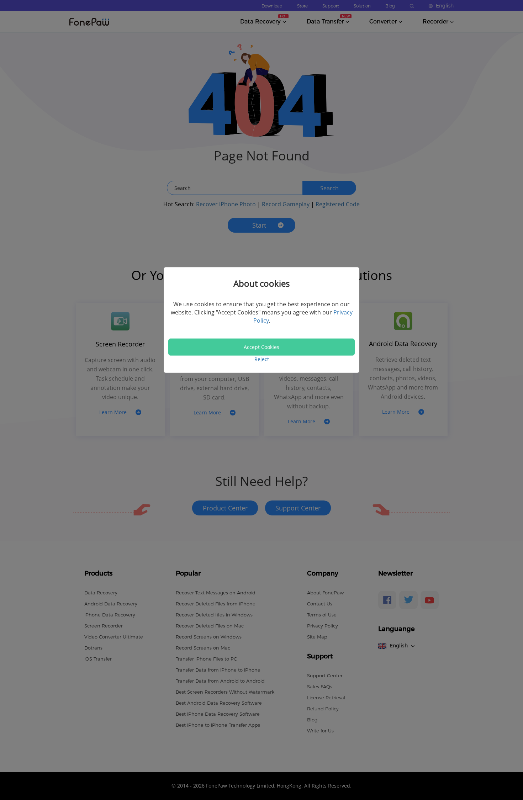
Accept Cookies (261, 347)
